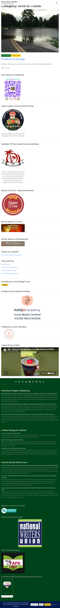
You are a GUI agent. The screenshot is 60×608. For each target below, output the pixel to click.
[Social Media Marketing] (27, 321)
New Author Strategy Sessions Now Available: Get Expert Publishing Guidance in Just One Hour (28, 404)
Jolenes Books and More (9, 2)
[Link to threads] (36, 382)
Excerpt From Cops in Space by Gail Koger (13, 448)
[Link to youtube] (33, 382)
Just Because (5, 264)
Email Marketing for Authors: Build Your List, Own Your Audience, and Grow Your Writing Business (29, 393)
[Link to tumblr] (40, 382)
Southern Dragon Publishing (16, 391)
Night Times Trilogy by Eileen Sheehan (12, 440)
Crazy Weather (6, 55)
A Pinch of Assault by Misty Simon (11, 433)
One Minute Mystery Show (10, 273)
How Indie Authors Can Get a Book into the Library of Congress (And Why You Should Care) (27, 414)
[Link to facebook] (16, 382)
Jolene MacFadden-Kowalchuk (11, 255)
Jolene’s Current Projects (9, 267)
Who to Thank (16, 55)
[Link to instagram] (19, 382)
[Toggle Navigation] (56, 3)
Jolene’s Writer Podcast (9, 270)
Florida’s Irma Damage (13, 59)
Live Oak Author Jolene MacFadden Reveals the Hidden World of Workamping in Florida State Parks (30, 465)
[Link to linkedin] (26, 382)
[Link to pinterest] (29, 382)
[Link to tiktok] (43, 382)
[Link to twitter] (23, 382)
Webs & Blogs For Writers (14, 430)
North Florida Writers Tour (15, 462)
